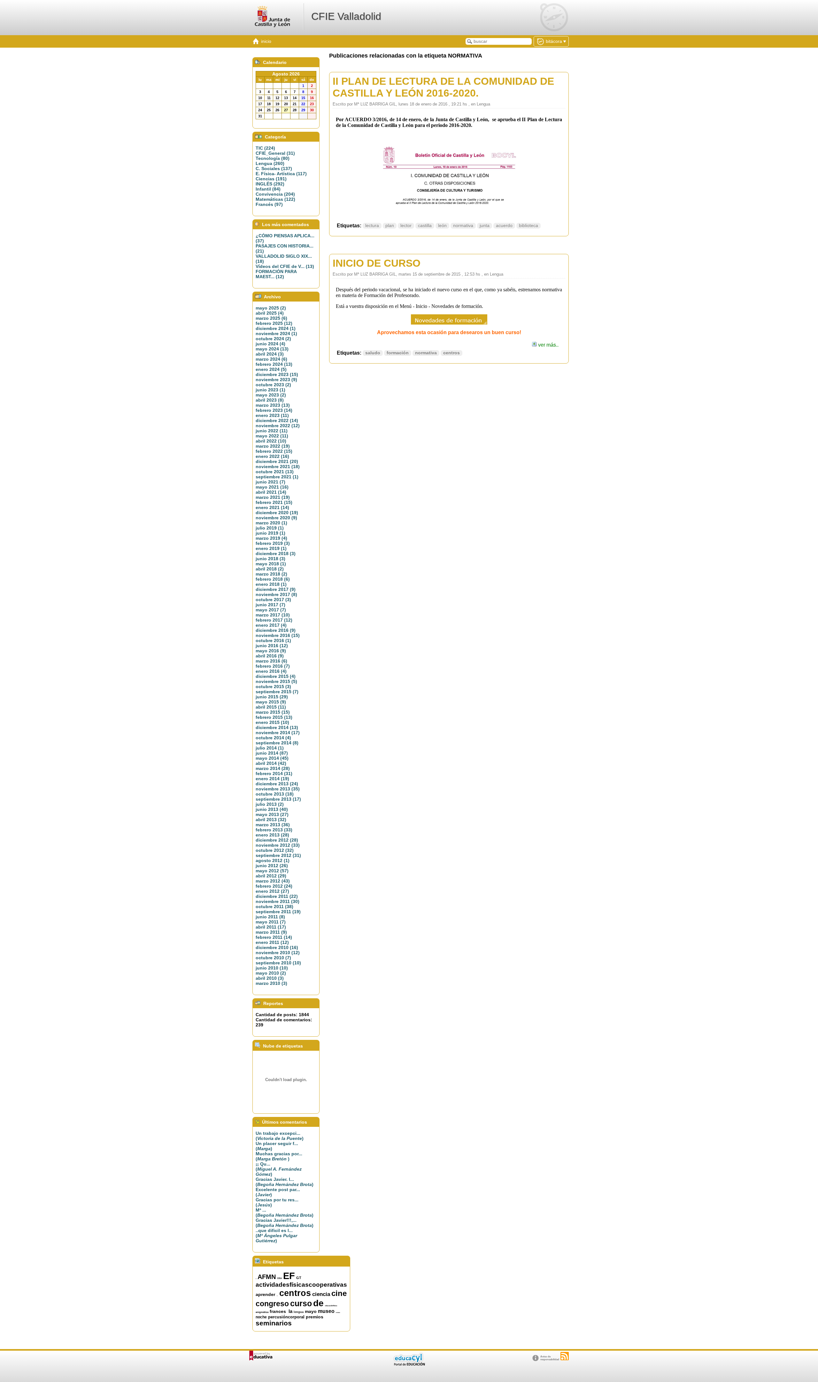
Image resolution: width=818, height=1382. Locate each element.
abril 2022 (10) (271, 441)
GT (298, 1278)
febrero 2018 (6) (273, 579)
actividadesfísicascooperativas (301, 1284)
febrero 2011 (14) (274, 937)
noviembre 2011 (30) (277, 901)
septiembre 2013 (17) (278, 799)
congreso (272, 1304)
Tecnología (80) (272, 158)
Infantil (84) (268, 189)
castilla (425, 225)
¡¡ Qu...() (279, 1169)
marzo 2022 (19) (273, 446)
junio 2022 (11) (272, 430)
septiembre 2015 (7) (277, 691)
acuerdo (504, 225)
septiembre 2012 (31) (278, 855)
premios (314, 1316)
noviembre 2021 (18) (278, 466)
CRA (279, 1278)
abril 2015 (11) (271, 707)
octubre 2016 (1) (273, 640)
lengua (299, 1312)
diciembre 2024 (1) (276, 328)
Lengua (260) (270, 163)
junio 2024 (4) (270, 343)
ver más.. (548, 345)
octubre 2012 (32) (275, 850)
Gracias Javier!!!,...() (284, 1223)
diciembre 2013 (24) (277, 783)
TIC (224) (265, 148)
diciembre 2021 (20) (277, 461)
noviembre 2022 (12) (278, 425)
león (442, 225)
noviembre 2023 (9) (276, 379)
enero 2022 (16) (272, 456)
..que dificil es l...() (276, 1235)
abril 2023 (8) (270, 400)
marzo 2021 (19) (273, 497)
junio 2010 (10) (272, 967)
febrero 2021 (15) (274, 502)
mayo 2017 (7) (271, 609)
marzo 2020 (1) (271, 522)
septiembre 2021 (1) (277, 476)
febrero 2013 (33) (274, 829)
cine (339, 1293)
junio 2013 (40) (272, 809)
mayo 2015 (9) (271, 701)
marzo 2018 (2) (271, 574)
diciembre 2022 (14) (277, 420)
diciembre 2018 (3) (276, 553)
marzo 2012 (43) (273, 880)
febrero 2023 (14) (274, 410)
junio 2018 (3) (270, 558)
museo (326, 1311)
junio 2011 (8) (270, 916)
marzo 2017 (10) (273, 614)
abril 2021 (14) (271, 492)
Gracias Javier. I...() (284, 1182)
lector (406, 225)
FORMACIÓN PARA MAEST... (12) (276, 274)
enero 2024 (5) (271, 369)
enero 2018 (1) (271, 584)
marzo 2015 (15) (273, 712)
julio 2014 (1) (270, 747)
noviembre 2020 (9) (276, 517)
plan (389, 225)
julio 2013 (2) (270, 804)
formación (398, 352)
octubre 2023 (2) (273, 384)
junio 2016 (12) (272, 645)
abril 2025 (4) (270, 313)
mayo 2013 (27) (272, 814)
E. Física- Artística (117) (281, 173)
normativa (463, 225)
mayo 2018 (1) (271, 563)
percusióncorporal (286, 1317)
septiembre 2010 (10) (278, 962)
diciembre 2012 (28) (277, 840)
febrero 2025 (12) (274, 323)
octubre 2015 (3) (273, 686)
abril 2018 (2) (270, 568)
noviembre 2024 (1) (276, 333)
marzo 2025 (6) (271, 318)
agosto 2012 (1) (272, 860)
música (338, 1312)
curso (301, 1303)
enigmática (262, 1312)
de (318, 1303)
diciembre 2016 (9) (276, 630)
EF (289, 1275)
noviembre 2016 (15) (278, 635)
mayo (311, 1311)
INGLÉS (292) (270, 183)
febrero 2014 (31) (274, 773)
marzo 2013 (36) (273, 824)
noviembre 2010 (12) (278, 952)
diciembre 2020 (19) (277, 512)
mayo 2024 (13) (272, 348)
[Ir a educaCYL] (409, 1364)
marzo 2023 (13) (273, 405)
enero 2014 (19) (272, 778)
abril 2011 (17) (271, 927)
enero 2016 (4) (271, 671)
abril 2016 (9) (270, 655)
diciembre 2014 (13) (277, 727)
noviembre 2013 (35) (278, 788)
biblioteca (528, 225)
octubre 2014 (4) (273, 737)
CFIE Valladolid (346, 16)
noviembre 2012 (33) (278, 845)
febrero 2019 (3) (273, 543)
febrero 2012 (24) (274, 886)
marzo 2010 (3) (271, 983)
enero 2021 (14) (272, 507)
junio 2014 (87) (272, 753)
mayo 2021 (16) (272, 487)
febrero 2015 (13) (274, 717)
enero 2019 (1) (271, 548)
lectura (372, 225)
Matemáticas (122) (275, 199)
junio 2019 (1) (270, 533)
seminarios (274, 1323)
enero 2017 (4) (271, 625)
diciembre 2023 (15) (277, 374)
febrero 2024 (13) (274, 364)
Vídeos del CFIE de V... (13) (285, 266)
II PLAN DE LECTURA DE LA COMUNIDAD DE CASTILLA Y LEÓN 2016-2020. (443, 87)
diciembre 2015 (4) (276, 676)
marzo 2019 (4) (271, 538)
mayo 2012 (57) (272, 870)
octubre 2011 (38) (274, 906)
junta (485, 225)
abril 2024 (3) (270, 354)
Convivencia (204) (275, 194)
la (290, 1311)
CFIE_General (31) (275, 153)
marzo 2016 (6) (271, 661)
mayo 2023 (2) (271, 394)
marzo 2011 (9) (271, 932)
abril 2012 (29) (271, 875)
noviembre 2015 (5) (276, 681)
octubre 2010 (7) (273, 957)
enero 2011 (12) (272, 942)
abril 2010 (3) (270, 978)
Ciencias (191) (271, 178)
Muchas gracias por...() (279, 1156)
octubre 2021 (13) (275, 471)
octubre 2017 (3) (273, 599)
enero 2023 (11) (272, 415)
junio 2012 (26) (272, 865)
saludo (372, 352)
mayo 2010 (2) (271, 973)
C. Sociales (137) (274, 168)
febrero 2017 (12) (274, 620)
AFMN (267, 1276)
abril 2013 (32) (271, 819)
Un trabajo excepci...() (280, 1136)
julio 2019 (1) (270, 527)
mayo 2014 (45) (272, 758)
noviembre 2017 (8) (276, 594)
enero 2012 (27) (272, 891)
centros (451, 352)
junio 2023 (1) (270, 389)
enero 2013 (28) (272, 834)
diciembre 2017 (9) (276, 589)
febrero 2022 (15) (274, 451)
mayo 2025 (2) (271, 307)
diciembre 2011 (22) (277, 896)
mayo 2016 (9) (271, 650)
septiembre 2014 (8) (277, 742)
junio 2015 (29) (272, 696)
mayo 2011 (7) (271, 921)
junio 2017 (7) (270, 604)
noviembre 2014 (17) (278, 732)
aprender (265, 1294)
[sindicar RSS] (564, 1356)
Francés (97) (269, 204)
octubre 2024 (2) (273, 338)
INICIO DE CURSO (377, 263)
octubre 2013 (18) (275, 794)
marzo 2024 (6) (271, 359)
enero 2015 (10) (272, 722)
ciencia (321, 1294)
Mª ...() (284, 1212)
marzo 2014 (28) (273, 768)
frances (278, 1311)
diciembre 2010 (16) (277, 947)
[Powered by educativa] (261, 1356)
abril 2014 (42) (271, 763)
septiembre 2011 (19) (278, 911)
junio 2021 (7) (270, 481)
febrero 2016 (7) (273, 666)
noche (261, 1317)
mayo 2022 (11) (272, 435)
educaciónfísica (331, 1306)
